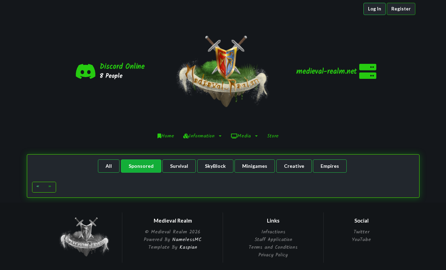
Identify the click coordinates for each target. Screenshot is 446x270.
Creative (294, 166)
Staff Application (273, 239)
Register (401, 9)
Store (273, 136)
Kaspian (188, 247)
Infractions (273, 232)
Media (244, 136)
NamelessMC (186, 239)
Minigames (254, 166)
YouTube (361, 239)
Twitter (361, 232)
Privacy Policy (273, 254)
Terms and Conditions (273, 247)
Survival (179, 166)
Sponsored (141, 166)
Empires (330, 166)
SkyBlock (215, 166)
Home (167, 136)
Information (202, 136)
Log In (374, 9)
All (109, 166)
